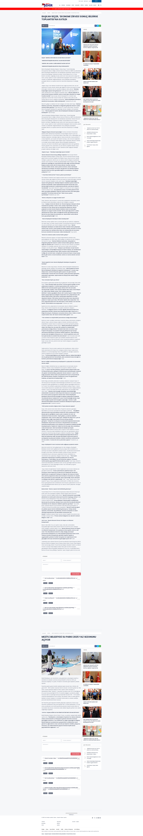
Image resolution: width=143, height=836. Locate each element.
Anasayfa (44, 12)
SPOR (73, 5)
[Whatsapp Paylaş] (100, 26)
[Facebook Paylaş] (96, 26)
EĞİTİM (82, 5)
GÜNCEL (63, 5)
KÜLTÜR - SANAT (92, 5)
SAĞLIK (86, 5)
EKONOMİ (68, 5)
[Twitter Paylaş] (98, 26)
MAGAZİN (77, 5)
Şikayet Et (50, 583)
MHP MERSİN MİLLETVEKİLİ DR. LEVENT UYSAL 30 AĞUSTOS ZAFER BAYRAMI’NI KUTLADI (72, 8)
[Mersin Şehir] (47, 5)
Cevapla (45, 583)
